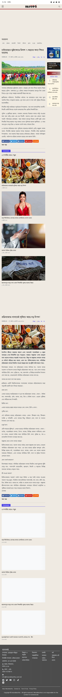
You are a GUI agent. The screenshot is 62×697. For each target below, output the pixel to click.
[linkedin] (3, 682)
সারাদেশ (5, 39)
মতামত (44, 655)
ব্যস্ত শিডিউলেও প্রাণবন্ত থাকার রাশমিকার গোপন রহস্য (17, 218)
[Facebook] (3, 680)
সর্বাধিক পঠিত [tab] (54, 77)
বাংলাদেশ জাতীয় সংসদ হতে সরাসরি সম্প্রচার (52, 65)
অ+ (39, 57)
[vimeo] (59, 2)
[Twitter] (7, 680)
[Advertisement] (31, 24)
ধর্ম (53, 652)
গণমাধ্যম (34, 658)
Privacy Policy (32, 688)
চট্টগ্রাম (8, 43)
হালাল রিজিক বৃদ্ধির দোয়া (9, 250)
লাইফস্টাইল (25, 660)
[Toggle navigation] (59, 6)
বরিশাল (24, 43)
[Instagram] (14, 680)
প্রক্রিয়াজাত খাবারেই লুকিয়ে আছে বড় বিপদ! (14, 185)
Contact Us (17, 688)
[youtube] (56, 2)
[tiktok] (18, 680)
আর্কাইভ (9, 2)
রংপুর (33, 43)
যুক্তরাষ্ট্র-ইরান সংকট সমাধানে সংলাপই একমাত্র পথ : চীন (17, 637)
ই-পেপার (4, 2)
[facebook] (51, 2)
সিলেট (19, 43)
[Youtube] (11, 680)
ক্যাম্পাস (24, 657)
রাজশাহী (14, 43)
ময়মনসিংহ (39, 43)
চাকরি (43, 652)
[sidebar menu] (3, 6)
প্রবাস (53, 660)
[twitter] (54, 2)
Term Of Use (24, 688)
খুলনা (29, 43)
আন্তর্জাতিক (35, 655)
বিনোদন (34, 652)
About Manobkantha (7, 688)
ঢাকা (3, 43)
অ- (41, 57)
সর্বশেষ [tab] (54, 73)
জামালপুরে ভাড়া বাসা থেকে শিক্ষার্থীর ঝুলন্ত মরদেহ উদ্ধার (17, 283)
